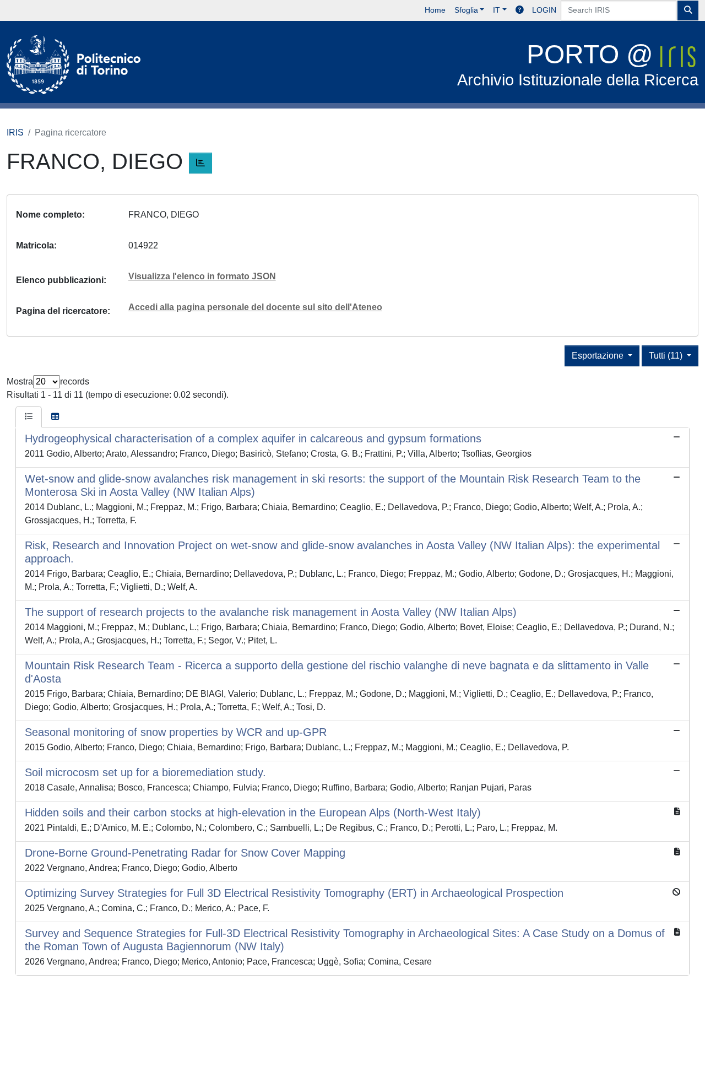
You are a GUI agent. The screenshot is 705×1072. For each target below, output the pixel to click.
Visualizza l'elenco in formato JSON (202, 276)
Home (435, 10)
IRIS (15, 132)
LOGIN (544, 10)
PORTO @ (577, 64)
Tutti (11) (667, 355)
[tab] (28, 417)
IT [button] (496, 10)
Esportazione (599, 355)
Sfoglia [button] (466, 10)
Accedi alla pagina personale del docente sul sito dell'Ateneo (255, 307)
